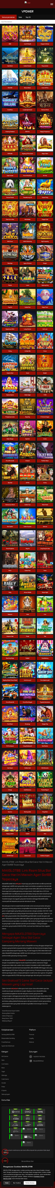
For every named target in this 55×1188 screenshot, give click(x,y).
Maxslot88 (22, 960)
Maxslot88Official (38, 1061)
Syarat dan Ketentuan (8, 1046)
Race (3, 1068)
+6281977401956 (39, 1056)
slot (3, 916)
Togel (3, 1071)
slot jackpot (14, 988)
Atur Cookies (17, 1183)
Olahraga (4, 1075)
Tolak (6, 1183)
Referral (31, 1042)
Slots (3, 1060)
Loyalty (31, 1038)
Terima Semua (29, 1183)
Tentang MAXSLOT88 (8, 1034)
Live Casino (5, 1064)
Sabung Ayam (6, 1094)
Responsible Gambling (8, 1038)
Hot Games (5, 1056)
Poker (3, 1087)
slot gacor (19, 884)
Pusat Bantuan (6, 1042)
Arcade (4, 1083)
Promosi (31, 1034)
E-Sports (4, 1090)
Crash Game (5, 1079)
